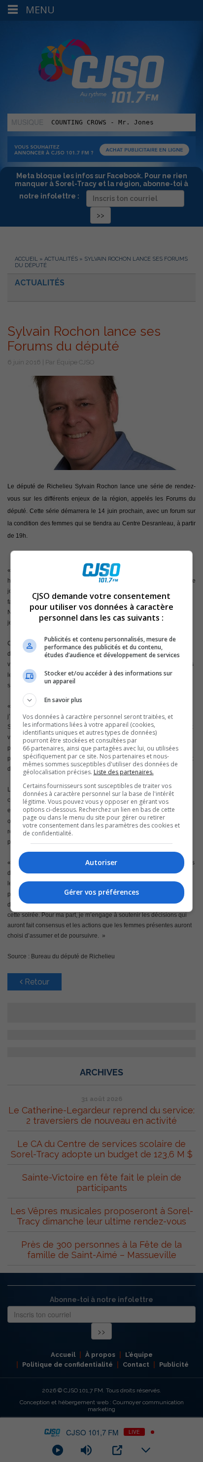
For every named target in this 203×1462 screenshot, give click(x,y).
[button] (102, 700)
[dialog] (101, 731)
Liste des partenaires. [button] (124, 772)
